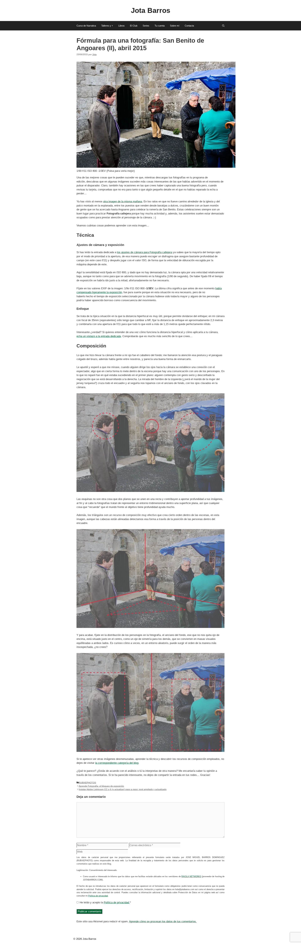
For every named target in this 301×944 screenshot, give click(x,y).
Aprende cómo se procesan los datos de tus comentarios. (163, 921)
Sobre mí (174, 25)
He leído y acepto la (105, 902)
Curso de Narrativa (86, 25)
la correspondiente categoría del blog (116, 762)
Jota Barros (150, 10)
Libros (121, 25)
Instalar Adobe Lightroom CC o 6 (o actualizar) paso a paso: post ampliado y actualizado (122, 789)
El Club (133, 25)
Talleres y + (107, 25)
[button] (223, 25)
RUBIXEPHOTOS (87, 782)
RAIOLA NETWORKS (191, 876)
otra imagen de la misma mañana (122, 201)
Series (146, 25)
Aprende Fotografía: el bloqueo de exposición (101, 786)
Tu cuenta (160, 25)
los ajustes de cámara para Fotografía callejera (144, 252)
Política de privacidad (98, 896)
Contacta (189, 25)
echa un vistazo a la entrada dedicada (99, 336)
